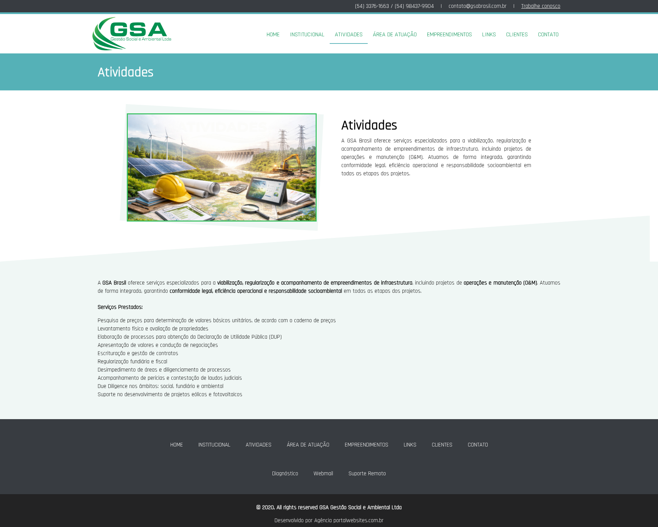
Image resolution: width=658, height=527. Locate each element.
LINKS (489, 34)
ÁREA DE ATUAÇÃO (395, 34)
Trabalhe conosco (540, 6)
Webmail (323, 473)
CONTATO (548, 34)
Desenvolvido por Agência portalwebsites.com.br (329, 520)
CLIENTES (517, 34)
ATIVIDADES (349, 34)
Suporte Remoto (367, 473)
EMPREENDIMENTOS (449, 34)
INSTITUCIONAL (307, 34)
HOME (273, 34)
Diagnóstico (285, 473)
